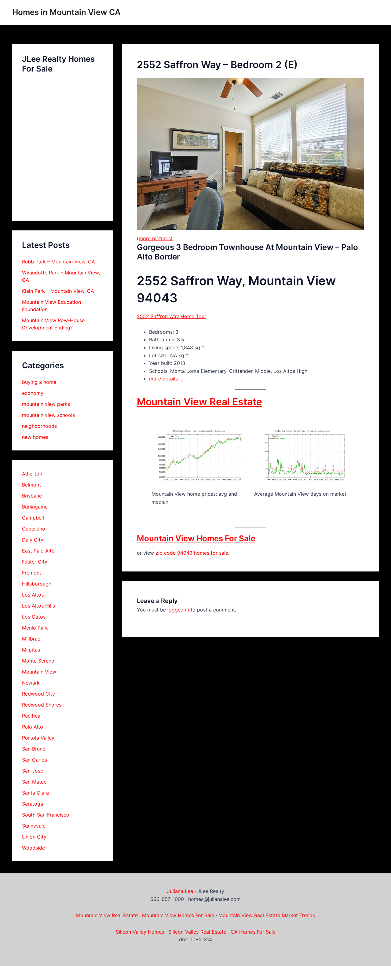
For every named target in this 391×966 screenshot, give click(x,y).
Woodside (33, 848)
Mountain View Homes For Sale (196, 538)
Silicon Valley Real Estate (197, 932)
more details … (166, 379)
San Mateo (34, 782)
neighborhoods (39, 426)
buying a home (39, 382)
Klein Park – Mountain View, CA (58, 291)
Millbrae (31, 639)
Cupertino (33, 529)
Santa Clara (35, 793)
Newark (31, 683)
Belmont (31, 485)
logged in (178, 610)
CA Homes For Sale (253, 932)
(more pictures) (155, 238)
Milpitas (31, 650)
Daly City (32, 540)
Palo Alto (32, 727)
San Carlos (34, 760)
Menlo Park (35, 628)
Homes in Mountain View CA (66, 12)
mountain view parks (46, 404)
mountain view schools (48, 415)
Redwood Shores (41, 705)
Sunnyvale (34, 826)
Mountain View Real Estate (199, 402)
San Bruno (34, 749)
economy (32, 393)
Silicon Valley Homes (140, 932)
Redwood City (38, 694)
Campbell (33, 518)
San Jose (32, 771)
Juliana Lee (180, 891)
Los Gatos (34, 617)
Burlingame (35, 507)
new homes (35, 437)
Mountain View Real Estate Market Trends (266, 915)
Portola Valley (38, 738)
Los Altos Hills (38, 606)
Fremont (31, 573)
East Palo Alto (38, 551)
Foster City (34, 562)
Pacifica (31, 716)
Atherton (32, 474)
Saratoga (32, 804)
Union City (34, 837)
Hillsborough (36, 584)
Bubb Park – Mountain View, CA (58, 262)
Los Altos (33, 595)
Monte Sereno (38, 661)
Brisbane (32, 496)
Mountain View (39, 672)
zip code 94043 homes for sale (191, 553)
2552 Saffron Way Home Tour (171, 316)
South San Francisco (45, 815)
